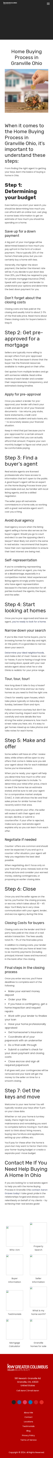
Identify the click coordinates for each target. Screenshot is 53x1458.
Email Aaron (33, 1390)
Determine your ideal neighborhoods (24, 652)
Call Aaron (21, 1390)
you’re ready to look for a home (29, 621)
